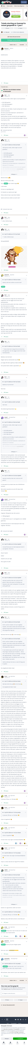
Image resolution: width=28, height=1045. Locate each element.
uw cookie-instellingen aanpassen (16, 1032)
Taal (8, 1023)
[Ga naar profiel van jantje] (2, 796)
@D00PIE (4, 930)
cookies (2, 1030)
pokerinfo (6, 274)
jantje (5, 795)
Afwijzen (7, 1038)
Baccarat (7, 32)
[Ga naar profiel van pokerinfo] (2, 275)
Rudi (5, 95)
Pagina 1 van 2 (13, 44)
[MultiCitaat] (2, 83)
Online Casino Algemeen (18, 32)
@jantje (3, 944)
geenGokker (7, 958)
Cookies (19, 1023)
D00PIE (6, 870)
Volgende (22, 44)
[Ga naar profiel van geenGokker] (2, 959)
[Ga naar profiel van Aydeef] (2, 418)
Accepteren (20, 1038)
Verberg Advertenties (4, 7)
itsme (19, 279)
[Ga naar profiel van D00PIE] (2, 870)
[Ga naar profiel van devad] (2, 677)
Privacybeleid (13, 1023)
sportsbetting (20, 169)
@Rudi (5, 183)
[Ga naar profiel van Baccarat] (2, 32)
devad (5, 676)
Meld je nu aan (7, 989)
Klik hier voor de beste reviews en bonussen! (12, 90)
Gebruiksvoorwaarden (8, 1029)
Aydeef (6, 417)
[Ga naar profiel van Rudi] (2, 95)
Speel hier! (15, 16)
